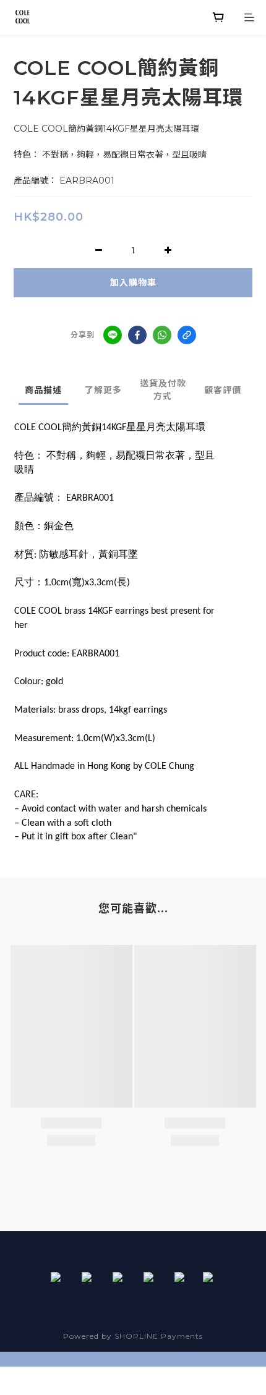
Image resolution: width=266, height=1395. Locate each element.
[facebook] (137, 335)
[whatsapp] (162, 335)
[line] (112, 335)
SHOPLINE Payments (158, 1336)
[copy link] (187, 335)
